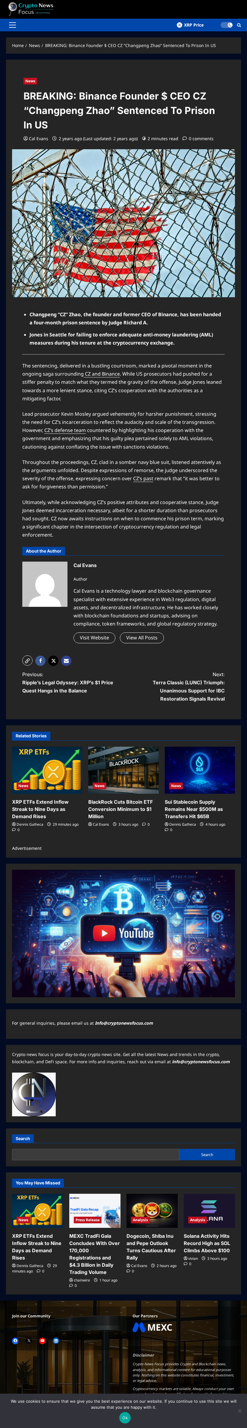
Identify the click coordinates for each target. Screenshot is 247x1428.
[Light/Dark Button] (226, 25)
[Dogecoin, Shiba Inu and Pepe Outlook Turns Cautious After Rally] (152, 1211)
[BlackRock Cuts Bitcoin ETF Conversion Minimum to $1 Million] (123, 770)
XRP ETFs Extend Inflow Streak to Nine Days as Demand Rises (40, 809)
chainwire (82, 1280)
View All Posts (142, 637)
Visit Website (94, 637)
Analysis (140, 1219)
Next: (189, 686)
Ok (125, 1417)
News (30, 81)
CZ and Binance (102, 373)
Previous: (67, 682)
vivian (193, 1258)
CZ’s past (143, 478)
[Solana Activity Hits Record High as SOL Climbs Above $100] (209, 1211)
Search (23, 1138)
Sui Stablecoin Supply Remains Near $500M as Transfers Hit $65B (194, 809)
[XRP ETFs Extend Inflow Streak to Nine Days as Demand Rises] (47, 770)
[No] (239, 1411)
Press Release (88, 1219)
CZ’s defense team (65, 430)
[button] (12, 25)
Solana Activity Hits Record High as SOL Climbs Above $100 (207, 1243)
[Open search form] (239, 25)
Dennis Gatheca (30, 824)
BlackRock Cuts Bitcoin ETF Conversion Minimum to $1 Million (120, 809)
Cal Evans (38, 138)
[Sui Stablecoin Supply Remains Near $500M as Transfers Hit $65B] (200, 770)
